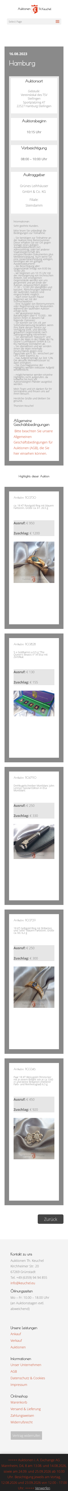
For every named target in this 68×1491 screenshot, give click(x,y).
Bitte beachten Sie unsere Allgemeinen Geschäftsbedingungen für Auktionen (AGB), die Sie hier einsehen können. (33, 442)
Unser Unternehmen (26, 1365)
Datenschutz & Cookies (28, 1378)
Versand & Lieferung (26, 1409)
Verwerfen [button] (42, 1488)
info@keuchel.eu (23, 1283)
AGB (14, 1371)
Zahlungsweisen (22, 1415)
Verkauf (16, 1340)
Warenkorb (19, 1402)
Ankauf (16, 1334)
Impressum (19, 1384)
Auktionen (18, 1347)
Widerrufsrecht (22, 1422)
